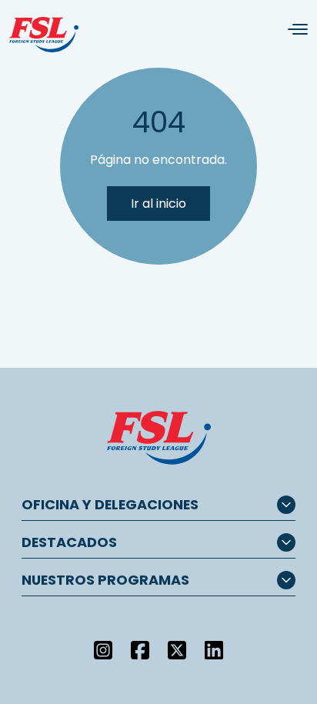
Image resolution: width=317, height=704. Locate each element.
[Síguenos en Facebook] (140, 649)
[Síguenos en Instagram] (103, 649)
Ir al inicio (158, 203)
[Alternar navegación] (291, 29)
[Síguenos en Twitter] (177, 649)
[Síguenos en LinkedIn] (214, 649)
